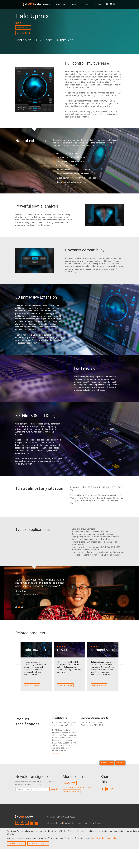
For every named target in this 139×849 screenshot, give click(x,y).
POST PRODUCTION (72, 787)
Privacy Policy (88, 823)
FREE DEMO (108, 763)
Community (61, 4)
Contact (59, 823)
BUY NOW (120, 763)
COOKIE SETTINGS (16, 843)
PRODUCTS (88, 787)
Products (47, 4)
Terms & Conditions (72, 823)
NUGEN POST (69, 783)
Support (86, 4)
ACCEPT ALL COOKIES (38, 843)
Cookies (98, 823)
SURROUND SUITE (71, 791)
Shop (75, 4)
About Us (51, 823)
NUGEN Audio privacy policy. (105, 838)
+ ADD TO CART (23, 27)
